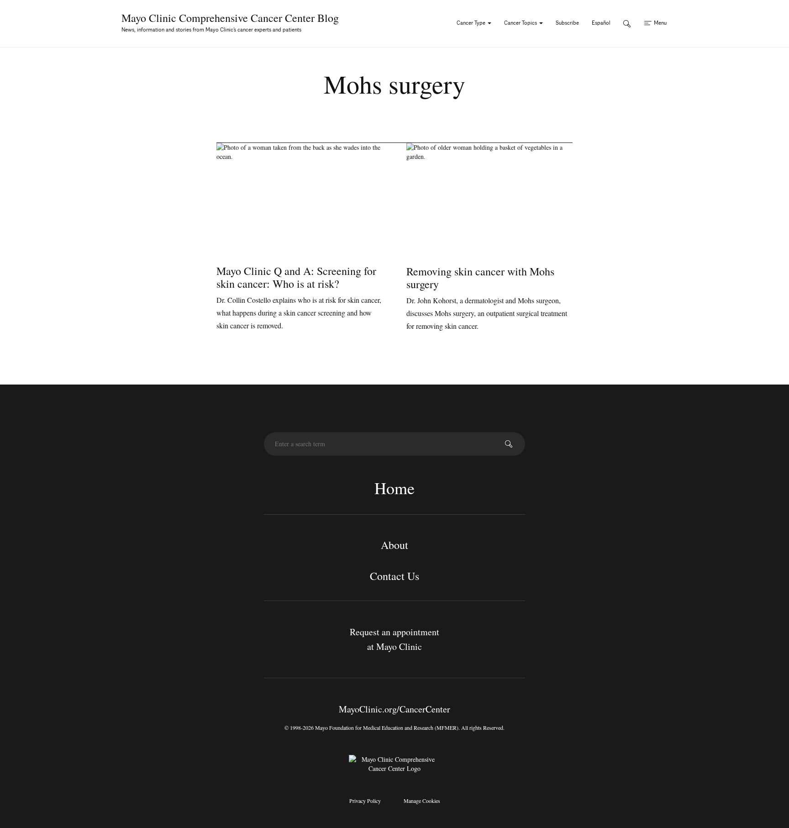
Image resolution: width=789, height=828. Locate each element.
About (394, 545)
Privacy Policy (365, 800)
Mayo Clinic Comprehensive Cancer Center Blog (230, 18)
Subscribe (567, 22)
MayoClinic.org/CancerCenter (394, 709)
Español (601, 22)
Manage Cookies (422, 800)
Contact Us (394, 576)
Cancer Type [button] (472, 22)
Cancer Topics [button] (521, 22)
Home (394, 488)
